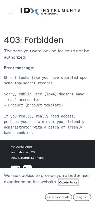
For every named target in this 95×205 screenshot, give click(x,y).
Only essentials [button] (59, 197)
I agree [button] (82, 197)
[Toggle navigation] (10, 11)
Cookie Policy (68, 182)
